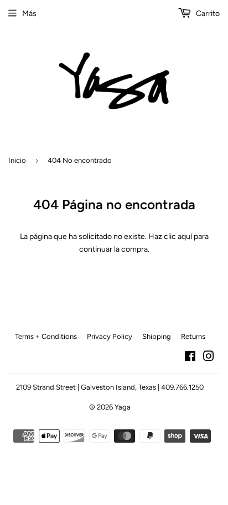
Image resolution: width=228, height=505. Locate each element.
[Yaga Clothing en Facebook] (190, 358)
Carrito (207, 13)
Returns (193, 336)
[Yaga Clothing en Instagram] (208, 358)
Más (29, 13)
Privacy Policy (109, 336)
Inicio (17, 160)
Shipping (156, 336)
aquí (185, 236)
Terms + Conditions (46, 336)
